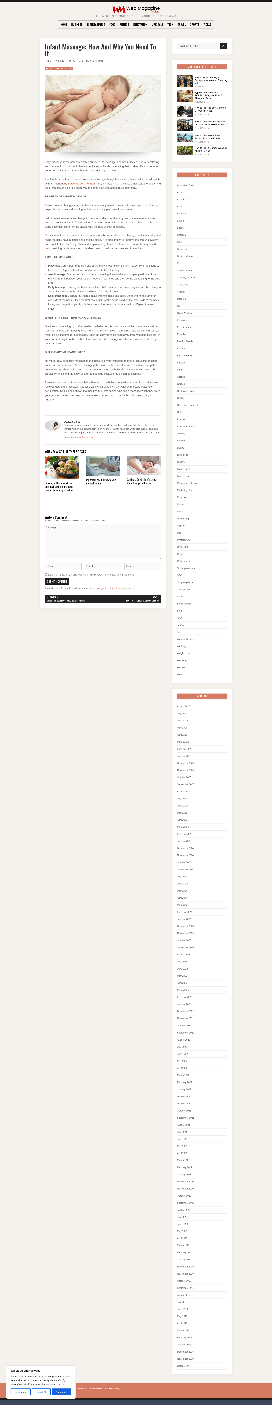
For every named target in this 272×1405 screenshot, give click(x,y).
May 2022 (182, 1061)
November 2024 (185, 855)
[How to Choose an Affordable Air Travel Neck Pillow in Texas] (185, 125)
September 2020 (185, 1202)
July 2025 (182, 798)
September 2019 (185, 1288)
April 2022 (182, 1068)
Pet (179, 532)
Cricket (180, 291)
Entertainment (96, 24)
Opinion (181, 525)
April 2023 (182, 983)
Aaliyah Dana (76, 61)
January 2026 (184, 756)
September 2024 (185, 869)
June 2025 (182, 805)
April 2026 (182, 734)
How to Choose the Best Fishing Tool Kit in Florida (207, 137)
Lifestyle (157, 24)
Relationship (183, 561)
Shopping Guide (185, 582)
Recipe (180, 554)
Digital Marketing (185, 313)
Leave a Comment (95, 61)
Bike (179, 242)
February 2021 (184, 1167)
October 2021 (184, 1110)
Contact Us (81, 1389)
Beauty (180, 227)
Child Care (182, 284)
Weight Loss (183, 653)
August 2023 (183, 954)
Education (182, 320)
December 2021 (185, 1096)
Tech (170, 24)
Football (181, 362)
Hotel (179, 412)
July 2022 (182, 1046)
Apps (179, 192)
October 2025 (184, 777)
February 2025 (184, 834)
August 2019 (183, 1295)
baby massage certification (78, 183)
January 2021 (184, 1174)
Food (112, 24)
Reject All (41, 1392)
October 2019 (184, 1280)
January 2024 (184, 919)
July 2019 (182, 1302)
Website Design (185, 639)
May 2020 (182, 1231)
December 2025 (185, 763)
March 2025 (183, 827)
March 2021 (183, 1160)
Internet (181, 419)
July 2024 (182, 876)
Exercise (181, 334)
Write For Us (96, 1389)
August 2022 (183, 1039)
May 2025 (182, 812)
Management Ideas (187, 483)
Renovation (140, 24)
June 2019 (182, 1309)
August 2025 (183, 791)
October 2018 (184, 1366)
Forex (180, 369)
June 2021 (182, 1139)
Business (76, 24)
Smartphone (183, 589)
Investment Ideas (186, 426)
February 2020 (184, 1252)
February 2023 (184, 997)
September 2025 (185, 784)
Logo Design (183, 476)
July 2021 (182, 1132)
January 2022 (184, 1089)
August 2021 (183, 1124)
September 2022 (185, 1032)
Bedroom (182, 234)
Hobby (180, 398)
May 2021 (182, 1146)
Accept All (61, 1392)
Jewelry (181, 433)
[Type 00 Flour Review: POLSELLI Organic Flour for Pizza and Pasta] (185, 96)
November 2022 (185, 1018)
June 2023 (182, 968)
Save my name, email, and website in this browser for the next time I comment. (91, 574)
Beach (180, 220)
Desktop (181, 298)
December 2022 (185, 1011)
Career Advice (184, 270)
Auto (179, 206)
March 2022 (183, 1075)
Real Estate (183, 547)
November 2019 (185, 1273)
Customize (21, 1392)
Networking (183, 518)
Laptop (180, 447)
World (208, 24)
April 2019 (182, 1323)
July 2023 (182, 961)
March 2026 (183, 741)
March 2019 (183, 1330)
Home (64, 24)
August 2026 (183, 706)
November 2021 (185, 1103)
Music (180, 511)
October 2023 (184, 940)
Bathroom (182, 213)
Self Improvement (186, 568)
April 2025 (182, 819)
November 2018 (185, 1358)
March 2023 (183, 990)
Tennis (180, 625)
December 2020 (185, 1181)
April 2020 (182, 1238)
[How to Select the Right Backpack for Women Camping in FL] (185, 81)
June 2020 (182, 1224)
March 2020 (183, 1245)
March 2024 (183, 905)
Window (181, 667)
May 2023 (182, 975)
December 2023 (185, 926)
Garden (181, 384)
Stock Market (184, 603)
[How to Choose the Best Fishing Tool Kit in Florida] (185, 137)
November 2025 (185, 770)
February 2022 (184, 1082)
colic (48, 248)
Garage (181, 376)
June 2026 (182, 720)
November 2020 (185, 1188)
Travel (182, 24)
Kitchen (181, 440)
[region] (41, 1382)
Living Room (183, 469)
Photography (183, 539)
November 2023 (185, 933)
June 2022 (182, 1054)
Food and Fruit (184, 355)
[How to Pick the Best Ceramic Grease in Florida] (185, 111)
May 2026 (182, 727)
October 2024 (184, 862)
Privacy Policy (112, 1389)
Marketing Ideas (185, 490)
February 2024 (184, 912)
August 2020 (183, 1210)
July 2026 (182, 713)
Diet (179, 306)
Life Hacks (182, 454)
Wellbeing (182, 660)
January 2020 (184, 1259)
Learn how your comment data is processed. (113, 588)
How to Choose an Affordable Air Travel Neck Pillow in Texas (210, 123)
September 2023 (185, 947)
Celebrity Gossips (186, 277)
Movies (181, 504)
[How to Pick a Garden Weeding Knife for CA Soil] (185, 150)
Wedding (181, 646)
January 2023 (184, 1004)
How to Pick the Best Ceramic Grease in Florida (210, 109)
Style (179, 610)
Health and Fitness (58, 68)
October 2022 (184, 1025)
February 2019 (184, 1337)
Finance (181, 348)
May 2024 (182, 890)
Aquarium (182, 199)
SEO (179, 575)
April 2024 (182, 897)
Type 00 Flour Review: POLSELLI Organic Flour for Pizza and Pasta (209, 95)
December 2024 (185, 848)
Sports (194, 24)
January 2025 (184, 841)
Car (179, 263)
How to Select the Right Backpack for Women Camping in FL (211, 80)
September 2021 (185, 1117)
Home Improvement (187, 405)
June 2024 (182, 883)
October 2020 (184, 1195)
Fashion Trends (185, 341)
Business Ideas (185, 256)
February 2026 (184, 749)
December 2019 (185, 1266)
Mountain (182, 497)
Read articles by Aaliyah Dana (79, 437)
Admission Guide (186, 185)
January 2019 (184, 1344)
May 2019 (182, 1316)
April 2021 (182, 1153)
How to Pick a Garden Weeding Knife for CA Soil (211, 149)
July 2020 (182, 1217)
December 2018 (185, 1351)
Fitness (124, 24)
